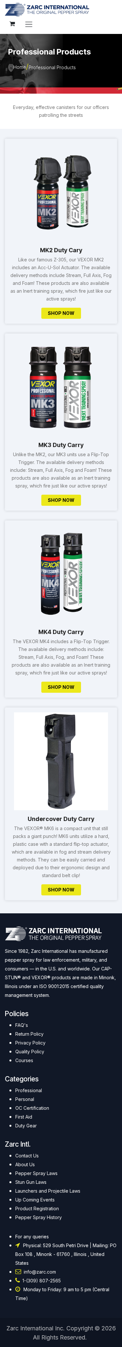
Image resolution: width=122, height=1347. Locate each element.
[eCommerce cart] (12, 24)
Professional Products (52, 67)
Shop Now (61, 313)
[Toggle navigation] (29, 24)
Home (19, 67)
